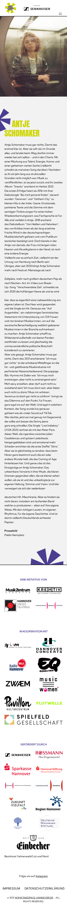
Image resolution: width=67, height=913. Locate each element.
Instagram (42, 876)
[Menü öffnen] (60, 14)
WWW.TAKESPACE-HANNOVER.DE (34, 897)
